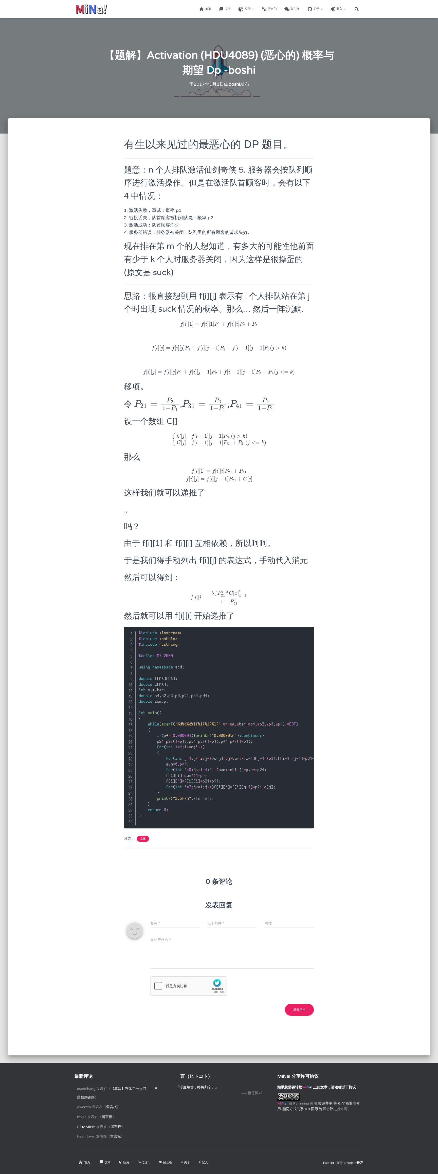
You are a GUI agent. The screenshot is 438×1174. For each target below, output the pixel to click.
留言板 (295, 9)
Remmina (86, 1127)
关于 (316, 9)
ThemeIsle (347, 1163)
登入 (339, 9)
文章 (228, 9)
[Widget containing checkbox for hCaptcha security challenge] (188, 986)
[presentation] (219, 324)
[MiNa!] (91, 9)
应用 (248, 9)
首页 (208, 9)
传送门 (272, 9)
